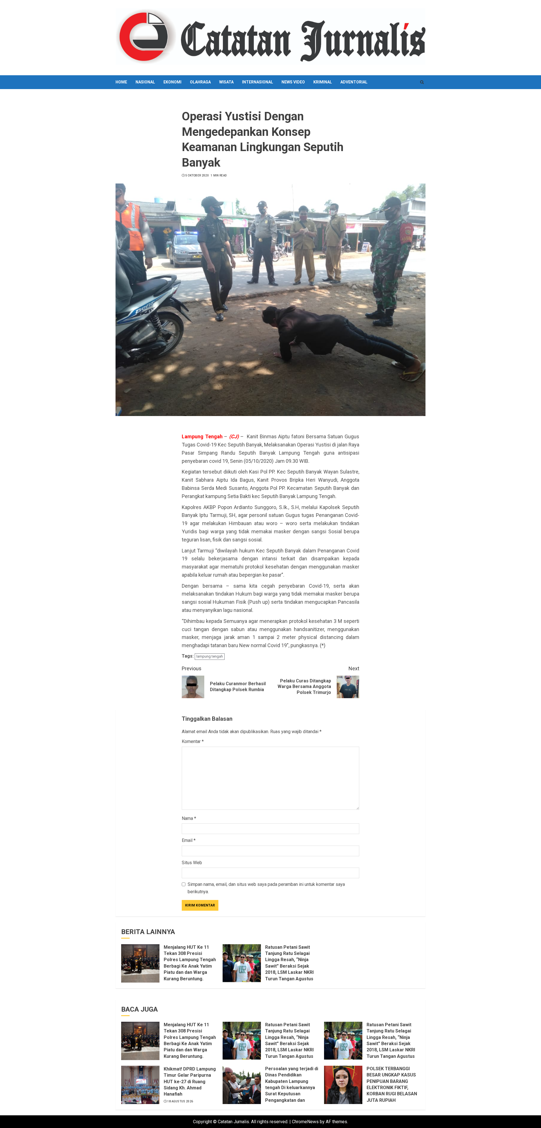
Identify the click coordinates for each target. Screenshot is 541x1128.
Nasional (145, 82)
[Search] (421, 82)
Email (189, 840)
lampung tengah (209, 656)
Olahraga (200, 82)
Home (121, 82)
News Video (293, 82)
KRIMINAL (322, 82)
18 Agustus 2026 (180, 1101)
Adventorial (353, 82)
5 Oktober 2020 (197, 175)
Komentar (193, 741)
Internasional (257, 82)
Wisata (226, 82)
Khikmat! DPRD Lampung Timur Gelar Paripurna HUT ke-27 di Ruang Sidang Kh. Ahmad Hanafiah (190, 1081)
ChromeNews (305, 1121)
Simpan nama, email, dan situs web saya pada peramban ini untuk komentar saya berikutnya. (266, 888)
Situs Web (192, 862)
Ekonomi (172, 82)
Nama (189, 818)
